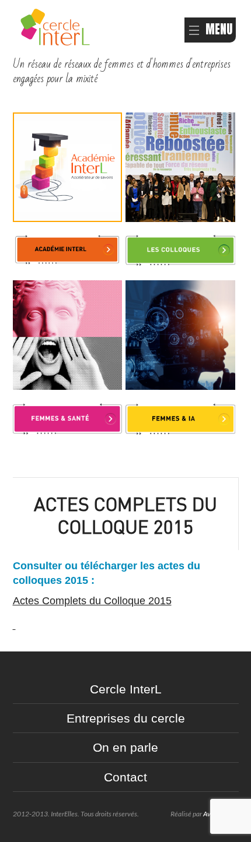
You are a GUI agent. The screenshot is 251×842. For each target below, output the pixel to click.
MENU (218, 29)
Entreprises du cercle (126, 718)
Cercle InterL (126, 689)
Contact (125, 777)
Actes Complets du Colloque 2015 (92, 601)
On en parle (125, 747)
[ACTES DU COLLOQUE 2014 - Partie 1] (14, 625)
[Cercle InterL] (55, 25)
